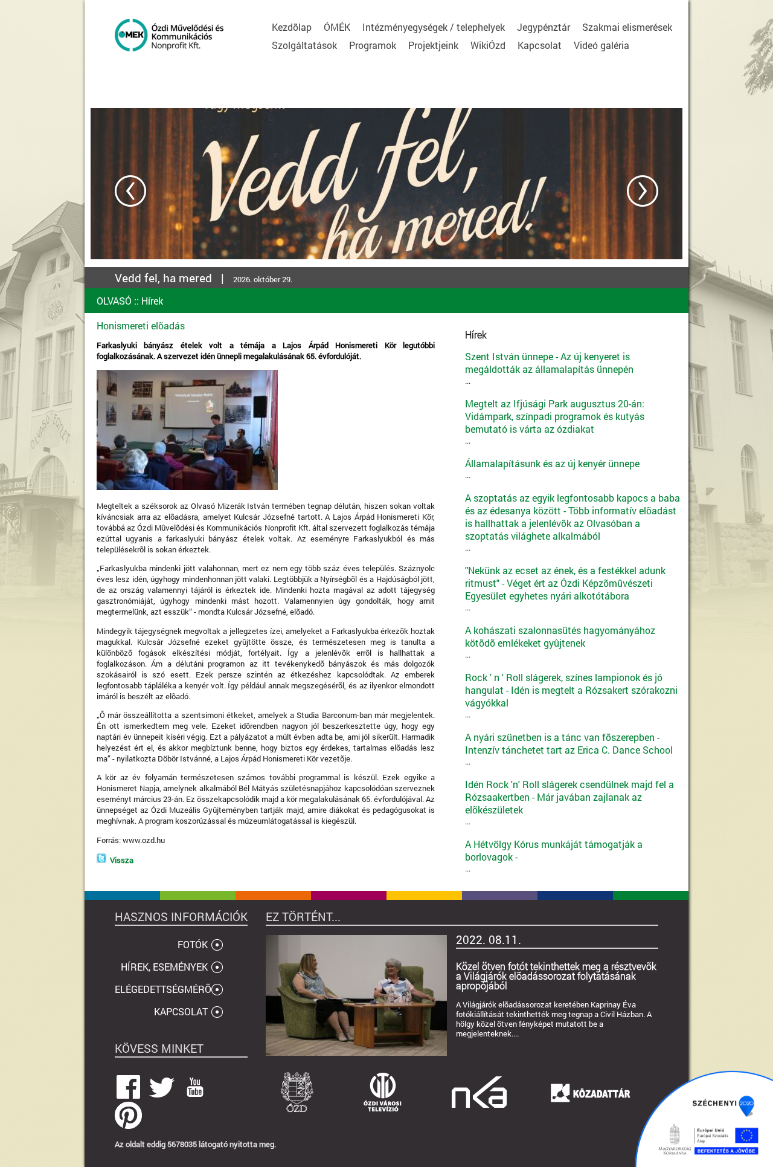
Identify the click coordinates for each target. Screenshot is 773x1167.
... (549, 368)
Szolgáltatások (304, 45)
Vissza (121, 860)
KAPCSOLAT (181, 1011)
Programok (372, 45)
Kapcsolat (540, 45)
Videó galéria (601, 45)
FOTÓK (193, 944)
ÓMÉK (337, 27)
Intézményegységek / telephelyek (433, 27)
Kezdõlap (292, 27)
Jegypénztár (543, 27)
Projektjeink (433, 45)
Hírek (152, 300)
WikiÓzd (487, 45)
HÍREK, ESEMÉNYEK (164, 966)
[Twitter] (101, 860)
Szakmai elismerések (627, 27)
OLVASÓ (114, 300)
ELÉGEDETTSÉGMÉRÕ (163, 989)
